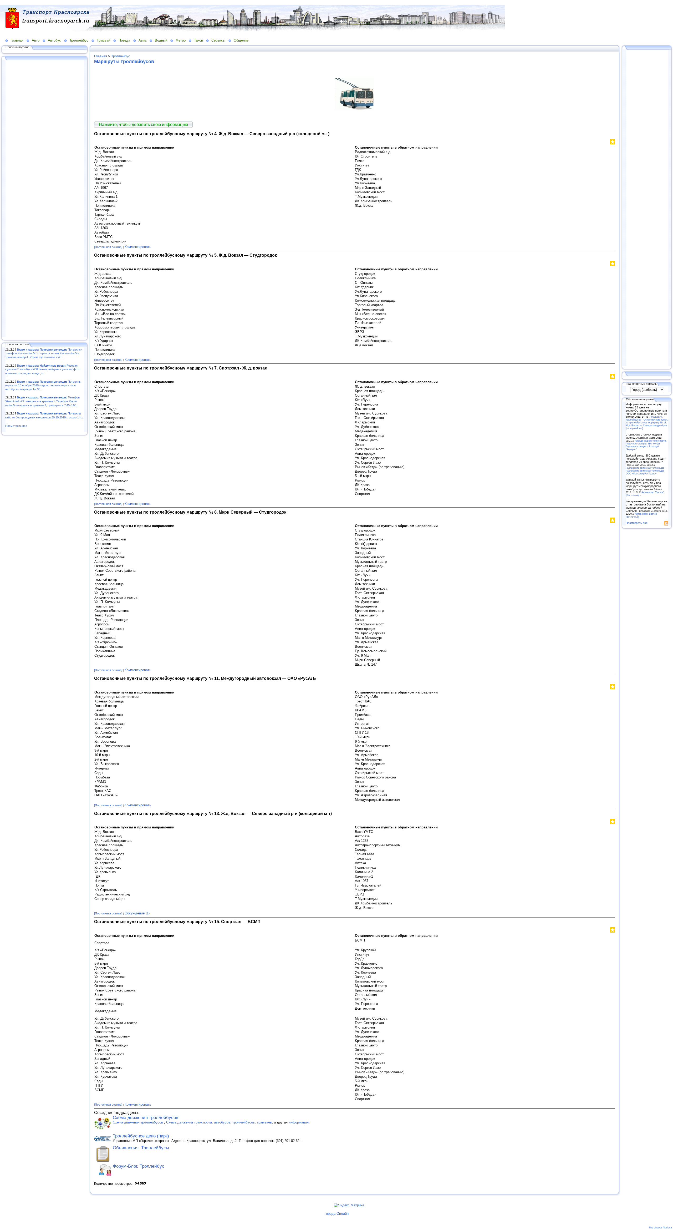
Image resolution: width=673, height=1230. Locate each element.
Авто (35, 40)
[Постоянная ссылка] (108, 247)
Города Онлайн (336, 1214)
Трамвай (103, 40)
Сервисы (218, 40)
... (301, 1141)
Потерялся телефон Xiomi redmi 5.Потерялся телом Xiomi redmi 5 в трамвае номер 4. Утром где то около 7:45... (43, 353)
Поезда (124, 40)
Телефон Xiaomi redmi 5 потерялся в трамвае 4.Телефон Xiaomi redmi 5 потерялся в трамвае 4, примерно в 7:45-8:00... (42, 401)
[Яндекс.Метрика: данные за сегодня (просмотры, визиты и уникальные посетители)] (349, 1205)
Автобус (54, 40)
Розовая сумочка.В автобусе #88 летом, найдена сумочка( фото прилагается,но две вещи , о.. (42, 369)
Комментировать (138, 247)
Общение (241, 40)
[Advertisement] (44, 199)
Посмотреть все (16, 425)
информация (299, 1122)
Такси (198, 40)
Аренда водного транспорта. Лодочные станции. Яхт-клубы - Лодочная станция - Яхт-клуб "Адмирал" (646, 445)
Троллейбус (78, 40)
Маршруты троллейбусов (124, 61)
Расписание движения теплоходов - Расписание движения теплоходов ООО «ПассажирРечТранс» (646, 470)
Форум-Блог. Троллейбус (138, 1166)
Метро (181, 40)
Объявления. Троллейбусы (141, 1147)
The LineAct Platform (660, 1227)
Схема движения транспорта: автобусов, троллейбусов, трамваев (219, 1122)
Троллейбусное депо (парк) (141, 1135)
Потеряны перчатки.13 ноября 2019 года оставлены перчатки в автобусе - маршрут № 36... (43, 385)
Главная (17, 40)
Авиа (142, 40)
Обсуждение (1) (137, 913)
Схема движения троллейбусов (145, 1117)
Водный (161, 40)
